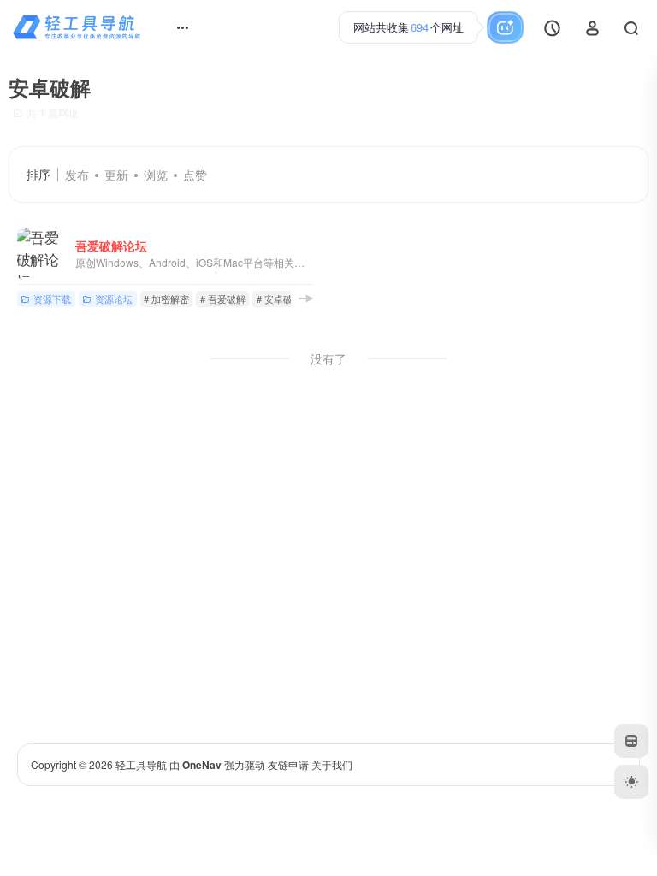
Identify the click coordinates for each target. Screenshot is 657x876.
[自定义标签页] (631, 741)
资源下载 (52, 298)
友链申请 (288, 764)
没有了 (328, 358)
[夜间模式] (631, 782)
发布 (77, 174)
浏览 (156, 174)
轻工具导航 (141, 764)
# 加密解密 (166, 298)
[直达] (305, 298)
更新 (116, 174)
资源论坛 (114, 298)
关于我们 (331, 764)
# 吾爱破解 (223, 298)
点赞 (195, 174)
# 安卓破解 (279, 298)
